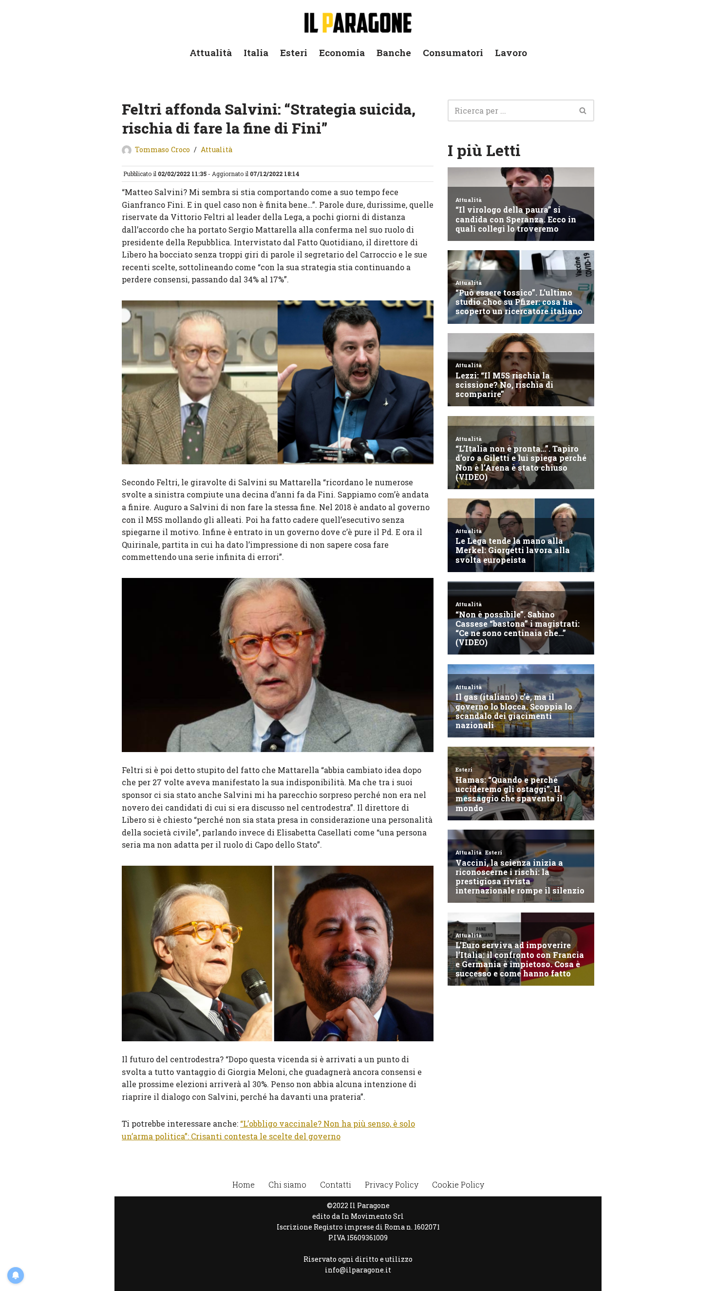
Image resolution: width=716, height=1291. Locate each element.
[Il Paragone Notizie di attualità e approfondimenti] (358, 21)
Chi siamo (287, 1184)
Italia (256, 52)
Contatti (335, 1184)
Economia (342, 52)
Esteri (293, 52)
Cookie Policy (458, 1184)
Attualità (210, 52)
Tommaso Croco (162, 149)
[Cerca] (583, 110)
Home (243, 1184)
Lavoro (511, 52)
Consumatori (453, 52)
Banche (394, 52)
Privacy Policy (391, 1184)
